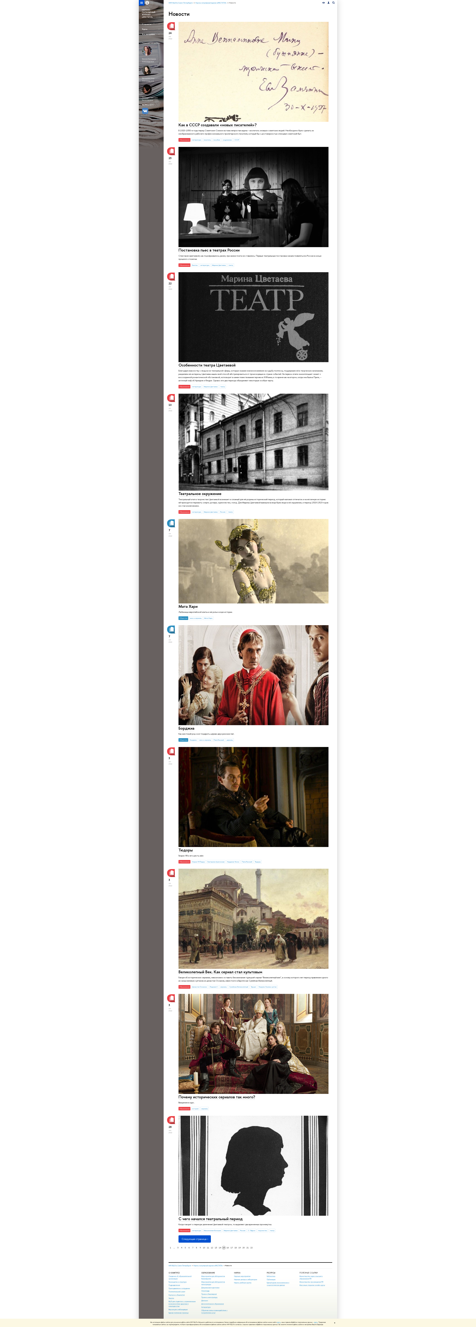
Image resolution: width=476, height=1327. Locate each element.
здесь (279, 1322)
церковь (230, 740)
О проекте (146, 24)
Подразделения (174, 1285)
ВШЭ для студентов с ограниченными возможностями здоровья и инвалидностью (182, 1303)
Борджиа (186, 728)
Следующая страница (194, 1239)
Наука (237, 1272)
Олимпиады (205, 1291)
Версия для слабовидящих (178, 1309)
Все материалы (148, 34)
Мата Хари (188, 606)
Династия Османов (199, 987)
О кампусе (174, 1272)
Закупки (171, 1298)
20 (243, 1247)
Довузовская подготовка (210, 1288)
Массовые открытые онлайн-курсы (312, 1285)
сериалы (223, 987)
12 (212, 1247)
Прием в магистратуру (209, 1297)
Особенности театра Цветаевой (207, 365)
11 (208, 1247)
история (195, 1109)
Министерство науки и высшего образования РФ (311, 1277)
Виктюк (195, 265)
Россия (222, 512)
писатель (207, 140)
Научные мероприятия (242, 1276)
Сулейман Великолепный (238, 987)
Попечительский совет (177, 1292)
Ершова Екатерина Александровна (149, 60)
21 (247, 1247)
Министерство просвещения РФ (311, 1282)
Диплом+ (204, 1300)
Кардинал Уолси (233, 862)
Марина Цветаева (219, 265)
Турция (253, 987)
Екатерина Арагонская (216, 862)
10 (204, 1247)
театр (230, 265)
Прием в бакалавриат (209, 1294)
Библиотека (271, 1276)
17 (232, 1247)
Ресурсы (271, 1272)
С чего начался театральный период (210, 1218)
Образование (208, 1272)
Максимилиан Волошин (212, 1230)
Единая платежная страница (178, 1313)
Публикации (271, 1279)
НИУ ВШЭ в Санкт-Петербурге (180, 1265)
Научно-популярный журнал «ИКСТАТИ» (208, 1265)
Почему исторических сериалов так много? (216, 1097)
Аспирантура (205, 1307)
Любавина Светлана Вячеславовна (150, 98)
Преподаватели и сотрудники (179, 1288)
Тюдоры (185, 850)
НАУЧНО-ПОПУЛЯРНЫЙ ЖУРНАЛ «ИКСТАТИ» (148, 13)
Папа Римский (219, 740)
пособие (216, 140)
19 (239, 1247)
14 (220, 1247)
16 (228, 1247)
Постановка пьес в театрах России (209, 250)
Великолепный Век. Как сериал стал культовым (220, 972)
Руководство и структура (177, 1282)
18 (236, 1247)
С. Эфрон (251, 1230)
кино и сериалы (195, 618)
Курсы (144, 29)
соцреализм (227, 140)
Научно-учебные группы (242, 1283)
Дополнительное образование (212, 1304)
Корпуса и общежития (177, 1295)
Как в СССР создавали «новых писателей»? (217, 125)
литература (196, 140)
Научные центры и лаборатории (245, 1279)
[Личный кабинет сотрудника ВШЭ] (328, 3)
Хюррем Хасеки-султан (268, 987)
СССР (237, 140)
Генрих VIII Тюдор (198, 862)
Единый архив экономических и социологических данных (278, 1284)
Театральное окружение (199, 493)
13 (216, 1247)
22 (251, 1247)
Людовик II (213, 987)
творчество (262, 1230)
